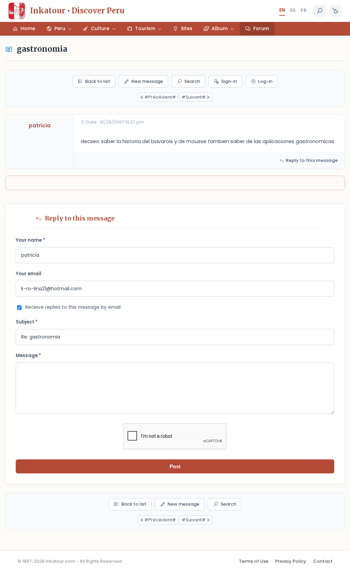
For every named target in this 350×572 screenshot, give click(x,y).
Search (192, 81)
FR (304, 10)
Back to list (97, 81)
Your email (28, 273)
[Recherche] (319, 11)
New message (147, 81)
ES (293, 10)
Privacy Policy (290, 561)
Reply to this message (312, 160)
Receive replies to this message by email (73, 307)
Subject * (27, 322)
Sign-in (229, 81)
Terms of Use (253, 561)
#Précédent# (160, 97)
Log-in (265, 81)
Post (175, 466)
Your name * (30, 240)
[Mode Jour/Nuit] (335, 11)
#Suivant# (193, 97)
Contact (323, 561)
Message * (28, 355)
